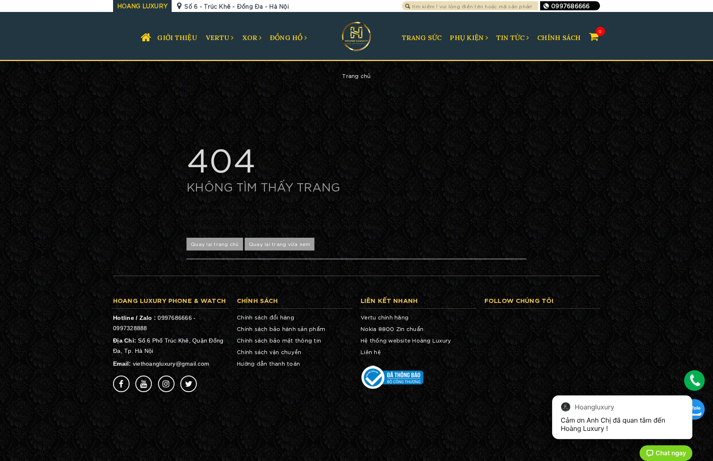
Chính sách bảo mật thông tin (279, 340)
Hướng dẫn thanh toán (268, 363)
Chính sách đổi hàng (265, 317)
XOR (250, 37)
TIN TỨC (511, 37)
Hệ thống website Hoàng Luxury (406, 340)
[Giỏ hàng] (593, 36)
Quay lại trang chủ (215, 244)
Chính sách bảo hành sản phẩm (281, 328)
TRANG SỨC (421, 37)
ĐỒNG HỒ (287, 37)
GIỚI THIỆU (177, 37)
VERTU (218, 37)
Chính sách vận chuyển (269, 351)
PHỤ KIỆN (467, 37)
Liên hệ (371, 351)
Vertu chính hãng (384, 317)
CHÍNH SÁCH (559, 37)
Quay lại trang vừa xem (280, 244)
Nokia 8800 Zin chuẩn (392, 328)
